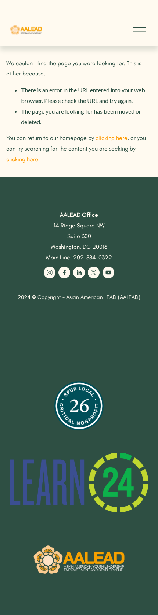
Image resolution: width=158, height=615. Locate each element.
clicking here (112, 137)
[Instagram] (49, 272)
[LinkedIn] (79, 272)
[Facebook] (64, 272)
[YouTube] (108, 272)
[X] (94, 272)
